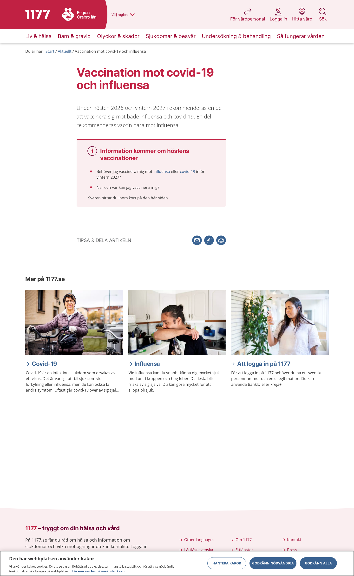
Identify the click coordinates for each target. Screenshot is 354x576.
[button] (221, 240)
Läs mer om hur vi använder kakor (99, 571)
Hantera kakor (226, 563)
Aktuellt (65, 51)
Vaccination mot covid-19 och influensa (110, 51)
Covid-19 (44, 363)
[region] (177, 563)
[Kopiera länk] (209, 240)
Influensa (147, 363)
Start (50, 51)
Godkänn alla (318, 563)
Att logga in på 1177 (263, 363)
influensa (161, 171)
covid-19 (187, 171)
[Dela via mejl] (197, 240)
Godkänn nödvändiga (273, 563)
